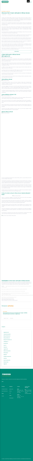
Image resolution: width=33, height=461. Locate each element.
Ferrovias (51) (6, 343)
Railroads (4, 11)
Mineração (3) (6, 352)
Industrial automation (7, 334)
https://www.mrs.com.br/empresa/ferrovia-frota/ (9, 297)
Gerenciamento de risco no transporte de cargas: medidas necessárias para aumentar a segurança (15, 313)
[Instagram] (3, 384)
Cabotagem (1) (6, 341)
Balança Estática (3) (7, 337)
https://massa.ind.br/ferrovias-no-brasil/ (8, 298)
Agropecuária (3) (6, 332)
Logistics (8, 11)
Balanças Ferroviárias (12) (8, 339)
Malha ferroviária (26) (7, 350)
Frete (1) (5, 345)
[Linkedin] (4, 384)
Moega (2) (5, 354)
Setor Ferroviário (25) (7, 360)
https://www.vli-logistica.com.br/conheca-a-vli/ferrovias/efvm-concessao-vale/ (13, 291)
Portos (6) (5, 358)
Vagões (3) (5, 363)
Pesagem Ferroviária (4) (7, 356)
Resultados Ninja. (28, 458)
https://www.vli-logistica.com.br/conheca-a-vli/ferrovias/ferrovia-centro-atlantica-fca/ (14, 289)
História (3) (5, 347)
